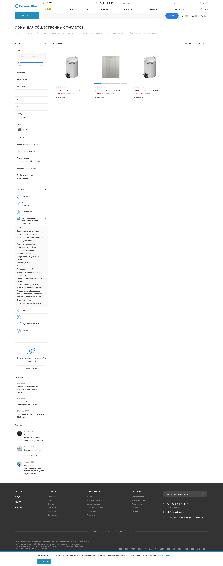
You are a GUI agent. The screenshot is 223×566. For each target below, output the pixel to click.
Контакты (52, 507)
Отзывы (51, 504)
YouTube (108, 531)
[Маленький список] (186, 43)
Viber (115, 531)
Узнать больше (163, 555)
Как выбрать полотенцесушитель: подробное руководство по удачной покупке (34, 469)
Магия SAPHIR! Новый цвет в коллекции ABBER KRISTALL (28, 403)
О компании (53, 497)
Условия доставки (94, 504)
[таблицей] (207, 43)
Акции (18, 497)
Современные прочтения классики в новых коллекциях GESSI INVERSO (29, 390)
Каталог (19, 491)
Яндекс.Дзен (128, 531)
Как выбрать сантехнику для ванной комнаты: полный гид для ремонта (34, 438)
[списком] (203, 43)
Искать (172, 16)
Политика (91, 515)
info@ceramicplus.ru (175, 512)
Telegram (101, 531)
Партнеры (52, 511)
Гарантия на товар (95, 507)
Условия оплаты (93, 500)
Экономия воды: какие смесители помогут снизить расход (33, 453)
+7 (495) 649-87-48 (107, 3)
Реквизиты (91, 511)
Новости (19, 377)
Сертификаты (53, 515)
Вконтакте (95, 531)
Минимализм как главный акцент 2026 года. (31, 415)
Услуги (18, 502)
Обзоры (135, 511)
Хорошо (44, 561)
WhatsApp (121, 531)
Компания (53, 491)
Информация (94, 491)
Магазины (91, 497)
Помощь (136, 491)
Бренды (19, 507)
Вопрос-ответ (137, 507)
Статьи (18, 425)
